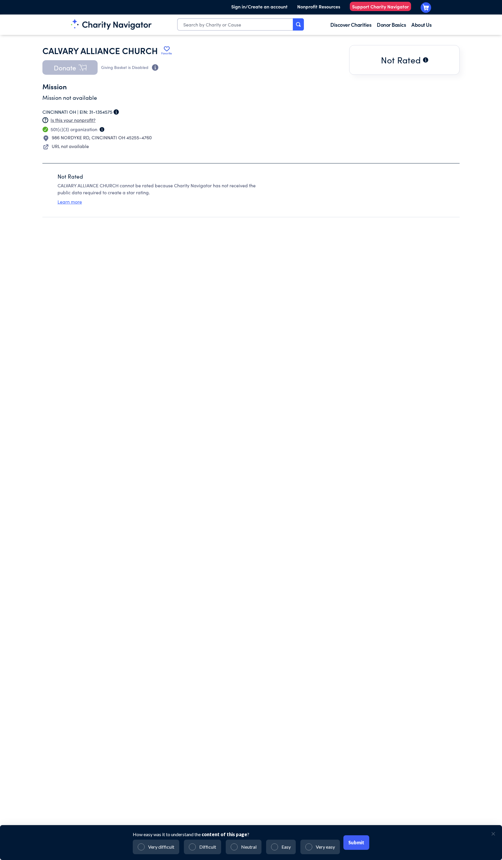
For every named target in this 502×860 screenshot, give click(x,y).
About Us (421, 24)
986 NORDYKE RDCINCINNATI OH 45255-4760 (102, 137)
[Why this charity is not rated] (425, 60)
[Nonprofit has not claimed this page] (45, 120)
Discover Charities (350, 24)
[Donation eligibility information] (155, 67)
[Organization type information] (102, 129)
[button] (70, 67)
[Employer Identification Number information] (116, 112)
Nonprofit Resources (318, 6)
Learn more (70, 202)
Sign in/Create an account (259, 6)
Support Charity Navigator (380, 6)
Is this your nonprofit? (73, 120)
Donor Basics (391, 24)
